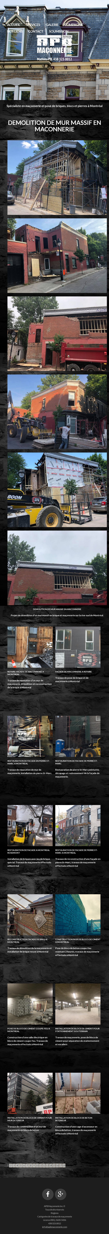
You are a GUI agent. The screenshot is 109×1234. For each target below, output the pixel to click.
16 (57, 1165)
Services (33, 25)
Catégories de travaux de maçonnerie (54, 1216)
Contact (35, 31)
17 (60, 1165)
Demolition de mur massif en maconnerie (57, 609)
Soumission (58, 31)
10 (37, 1165)
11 (40, 1165)
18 (64, 1165)
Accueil (13, 25)
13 (47, 1165)
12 (44, 1165)
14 (50, 1165)
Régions (54, 1213)
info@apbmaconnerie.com (54, 1226)
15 (54, 1165)
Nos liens (14, 31)
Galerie (52, 25)
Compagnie (73, 25)
